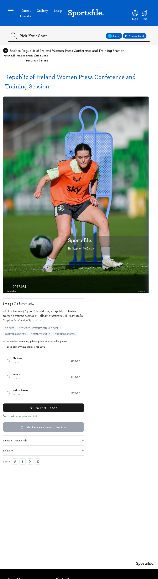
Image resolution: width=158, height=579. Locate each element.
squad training (40, 334)
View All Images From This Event (25, 55)
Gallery (42, 10)
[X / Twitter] (30, 461)
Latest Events (25, 13)
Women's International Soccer (39, 328)
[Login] (135, 13)
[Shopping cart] (145, 13)
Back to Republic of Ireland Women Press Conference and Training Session (67, 50)
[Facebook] (22, 461)
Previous (32, 60)
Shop (58, 10)
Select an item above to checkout (46, 427)
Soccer (9, 328)
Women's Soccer (15, 334)
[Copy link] (15, 461)
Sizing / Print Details (15, 440)
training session (65, 334)
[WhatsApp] (38, 461)
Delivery (8, 450)
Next (44, 60)
